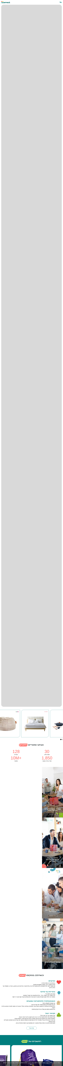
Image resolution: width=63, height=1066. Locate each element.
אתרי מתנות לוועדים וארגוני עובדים (52, 859)
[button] (60, 2)
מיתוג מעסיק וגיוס (52, 962)
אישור (30, 1064)
